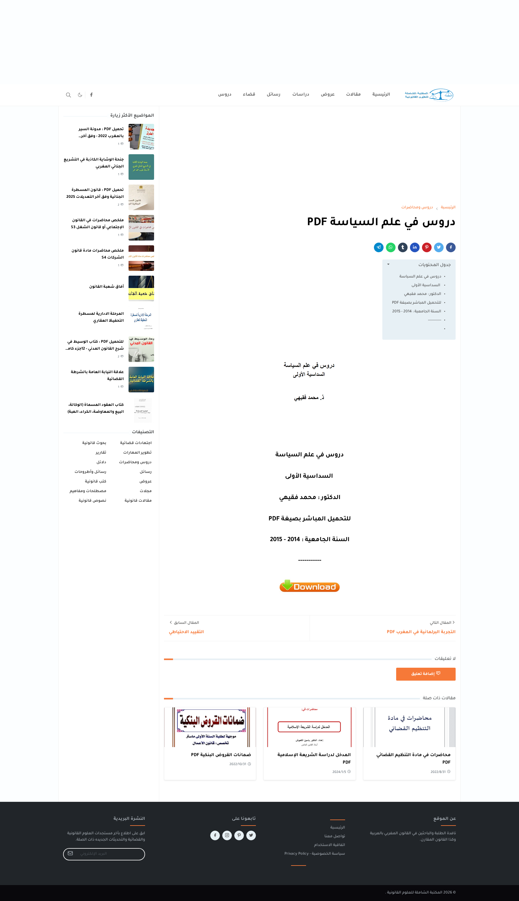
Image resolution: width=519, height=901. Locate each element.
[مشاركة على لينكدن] (415, 247)
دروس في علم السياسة (420, 277)
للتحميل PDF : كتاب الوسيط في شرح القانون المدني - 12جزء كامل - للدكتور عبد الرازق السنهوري (94, 349)
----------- (434, 320)
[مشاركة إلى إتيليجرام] (379, 247)
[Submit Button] (70, 854)
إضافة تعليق (423, 674)
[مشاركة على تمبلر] (403, 247)
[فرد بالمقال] (439, 247)
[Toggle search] (68, 95)
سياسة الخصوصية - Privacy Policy (314, 854)
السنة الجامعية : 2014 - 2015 (416, 312)
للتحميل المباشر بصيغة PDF (416, 303)
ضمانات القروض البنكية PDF (221, 755)
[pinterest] (239, 835)
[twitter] (251, 835)
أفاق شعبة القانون (106, 287)
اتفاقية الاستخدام (329, 845)
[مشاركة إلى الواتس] (391, 247)
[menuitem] (381, 95)
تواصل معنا (334, 837)
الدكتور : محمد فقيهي (422, 294)
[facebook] (91, 95)
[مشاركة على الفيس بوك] (451, 247)
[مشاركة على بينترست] (427, 247)
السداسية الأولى (426, 285)
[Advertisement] (339, 42)
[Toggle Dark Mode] (80, 95)
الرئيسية (337, 828)
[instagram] (227, 835)
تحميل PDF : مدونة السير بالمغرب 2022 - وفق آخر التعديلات (101, 136)
